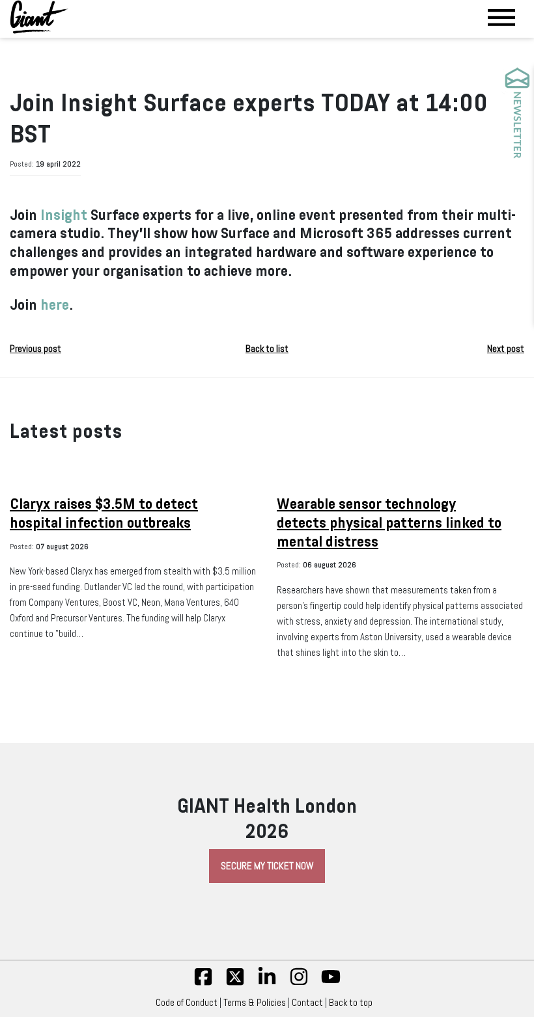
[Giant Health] (39, 17)
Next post (505, 349)
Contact (307, 1003)
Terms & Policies (254, 1003)
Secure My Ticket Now (267, 866)
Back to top (350, 1003)
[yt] (331, 983)
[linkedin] (267, 983)
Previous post (35, 349)
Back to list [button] (267, 349)
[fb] (203, 983)
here (54, 305)
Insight (63, 215)
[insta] (299, 983)
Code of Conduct (187, 1003)
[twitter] (235, 983)
